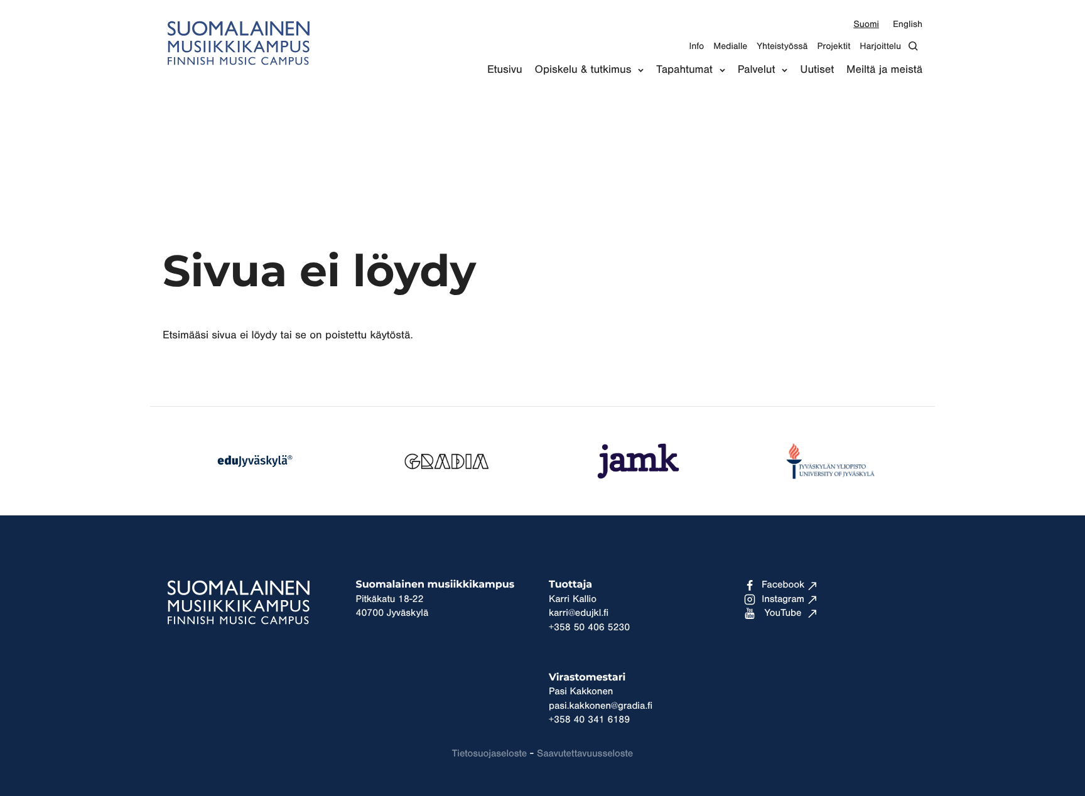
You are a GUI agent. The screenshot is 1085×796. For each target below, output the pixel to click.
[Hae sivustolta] (916, 46)
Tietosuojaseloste (489, 754)
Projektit (833, 46)
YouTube (783, 613)
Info (696, 46)
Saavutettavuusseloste (585, 754)
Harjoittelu (880, 46)
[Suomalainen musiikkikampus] (238, 72)
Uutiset (817, 69)
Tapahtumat (684, 69)
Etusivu (504, 69)
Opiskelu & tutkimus (583, 69)
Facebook (783, 585)
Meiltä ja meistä (884, 69)
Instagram (783, 599)
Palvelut (756, 69)
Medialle (730, 46)
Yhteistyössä (782, 46)
